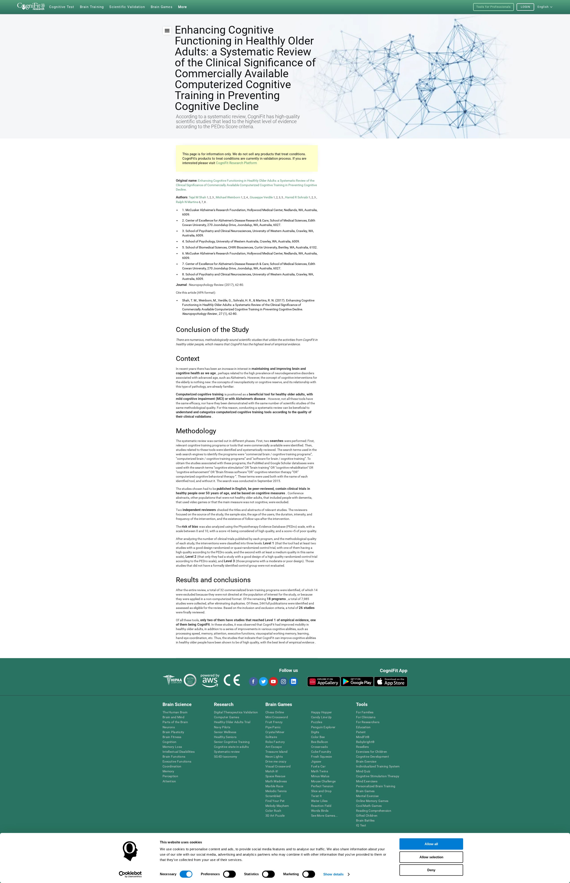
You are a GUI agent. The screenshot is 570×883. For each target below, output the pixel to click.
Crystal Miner (275, 732)
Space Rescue (275, 776)
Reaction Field (321, 806)
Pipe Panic (273, 727)
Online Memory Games (372, 801)
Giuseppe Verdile (261, 197)
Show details (333, 874)
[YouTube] (273, 681)
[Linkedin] (293, 681)
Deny (431, 870)
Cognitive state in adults (231, 747)
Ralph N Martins (187, 202)
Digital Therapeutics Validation (236, 712)
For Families (364, 712)
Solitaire (271, 737)
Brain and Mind (173, 717)
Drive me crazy (275, 761)
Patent (361, 732)
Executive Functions (177, 761)
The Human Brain (175, 712)
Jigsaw (316, 761)
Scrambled (273, 796)
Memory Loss (172, 747)
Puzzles (316, 722)
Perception (170, 776)
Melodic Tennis (276, 791)
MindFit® (362, 737)
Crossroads (319, 747)
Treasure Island (276, 751)
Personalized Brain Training (375, 786)
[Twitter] (263, 681)
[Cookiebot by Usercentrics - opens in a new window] (130, 874)
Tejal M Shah (198, 197)
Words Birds (319, 810)
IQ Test (361, 825)
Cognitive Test (61, 7)
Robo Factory (275, 742)
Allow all (431, 844)
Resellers (362, 747)
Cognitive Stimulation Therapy (377, 776)
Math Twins (319, 771)
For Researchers (367, 722)
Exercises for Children (371, 751)
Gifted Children (366, 815)
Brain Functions (174, 756)
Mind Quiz (363, 771)
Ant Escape (273, 747)
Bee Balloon (319, 742)
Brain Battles (365, 820)
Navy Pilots (222, 727)
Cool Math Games (369, 806)
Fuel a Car (318, 766)
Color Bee (318, 737)
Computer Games (226, 717)
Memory (168, 771)
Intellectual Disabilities (179, 751)
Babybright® (365, 742)
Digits (315, 732)
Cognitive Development (372, 756)
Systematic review (227, 751)
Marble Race (274, 786)
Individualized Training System (377, 766)
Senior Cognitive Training (232, 742)
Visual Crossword (278, 766)
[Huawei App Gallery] (323, 681)
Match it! (271, 771)
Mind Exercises (366, 781)
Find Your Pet (275, 801)
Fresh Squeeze (321, 756)
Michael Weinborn (228, 197)
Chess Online (274, 712)
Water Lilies (319, 801)
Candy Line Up (321, 717)
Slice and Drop (321, 791)
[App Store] (390, 681)
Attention (169, 781)
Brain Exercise (366, 761)
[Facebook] (253, 681)
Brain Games (365, 791)
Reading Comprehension (373, 810)
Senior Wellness (225, 732)
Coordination (172, 766)
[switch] (229, 874)
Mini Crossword (276, 717)
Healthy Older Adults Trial (232, 722)
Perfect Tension (322, 786)
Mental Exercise (367, 796)
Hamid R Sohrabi (297, 197)
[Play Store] (357, 681)
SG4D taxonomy (225, 756)
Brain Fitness (172, 737)
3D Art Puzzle (275, 815)
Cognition (170, 742)
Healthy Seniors (225, 737)
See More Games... (324, 815)
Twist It (316, 796)
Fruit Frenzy (274, 722)
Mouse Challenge (323, 781)
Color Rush (273, 810)
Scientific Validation (127, 7)
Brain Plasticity (173, 732)
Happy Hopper (321, 712)
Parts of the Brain (175, 722)
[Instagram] (283, 681)
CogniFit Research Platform (236, 163)
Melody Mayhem (277, 806)
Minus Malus (320, 776)
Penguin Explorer (323, 727)
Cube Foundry (321, 751)
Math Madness (276, 781)
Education (363, 727)
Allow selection (431, 857)
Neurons (169, 727)
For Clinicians (365, 717)
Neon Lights (274, 756)
